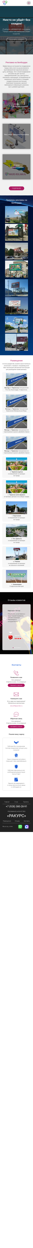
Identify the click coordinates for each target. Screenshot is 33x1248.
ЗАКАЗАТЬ (16, 111)
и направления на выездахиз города (16, 473)
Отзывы (17, 821)
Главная (6, 802)
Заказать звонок (16, 685)
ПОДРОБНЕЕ (16, 188)
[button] (2, 30)
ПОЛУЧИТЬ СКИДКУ (16, 40)
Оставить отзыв (16, 726)
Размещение (7, 821)
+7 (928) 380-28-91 (16, 806)
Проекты (26, 802)
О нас (16, 802)
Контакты (27, 821)
